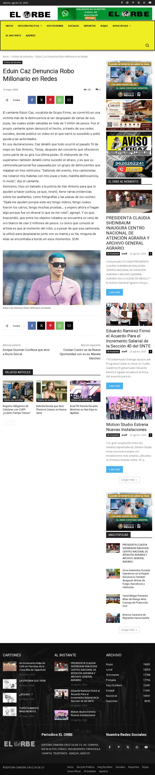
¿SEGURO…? (25, 694)
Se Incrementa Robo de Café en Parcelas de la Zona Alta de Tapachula (32, 666)
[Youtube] (150, 3)
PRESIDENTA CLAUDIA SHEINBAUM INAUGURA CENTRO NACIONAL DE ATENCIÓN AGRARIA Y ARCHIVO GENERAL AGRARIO (128, 233)
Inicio (6, 56)
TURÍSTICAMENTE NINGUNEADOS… (29, 710)
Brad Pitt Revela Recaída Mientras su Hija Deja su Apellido (84, 409)
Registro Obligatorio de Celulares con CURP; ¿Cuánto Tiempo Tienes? (16, 409)
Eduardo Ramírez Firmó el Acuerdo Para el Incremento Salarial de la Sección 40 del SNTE (128, 338)
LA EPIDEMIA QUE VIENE (32, 680)
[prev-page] (5, 422)
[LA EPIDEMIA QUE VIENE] (10, 684)
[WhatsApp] (144, 3)
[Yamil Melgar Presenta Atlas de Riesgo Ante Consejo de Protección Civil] (113, 599)
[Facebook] (121, 3)
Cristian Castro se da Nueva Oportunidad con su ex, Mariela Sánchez (80, 354)
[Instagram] (127, 3)
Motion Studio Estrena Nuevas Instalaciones (127, 427)
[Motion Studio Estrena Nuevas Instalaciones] (129, 407)
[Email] (69, 100)
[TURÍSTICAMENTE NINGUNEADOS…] (10, 711)
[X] (138, 3)
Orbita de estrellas (22, 56)
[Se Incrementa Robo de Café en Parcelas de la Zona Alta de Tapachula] (10, 666)
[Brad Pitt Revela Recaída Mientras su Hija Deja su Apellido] (85, 391)
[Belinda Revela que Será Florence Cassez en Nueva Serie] (51, 391)
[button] (147, 45)
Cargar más (127, 479)
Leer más (114, 292)
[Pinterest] (133, 3)
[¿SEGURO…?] (10, 698)
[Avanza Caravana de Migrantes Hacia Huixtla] (113, 618)
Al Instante (113, 253)
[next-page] (11, 422)
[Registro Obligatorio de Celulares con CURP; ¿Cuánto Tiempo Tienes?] (18, 391)
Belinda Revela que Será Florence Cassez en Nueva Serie (51, 409)
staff (124, 253)
